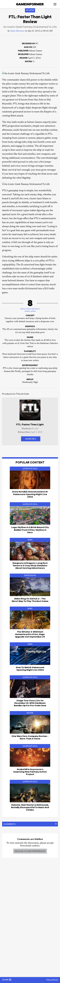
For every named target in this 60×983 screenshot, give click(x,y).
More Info (30, 438)
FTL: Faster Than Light (30, 424)
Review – (30, 737)
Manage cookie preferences (30, 851)
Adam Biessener (17, 31)
